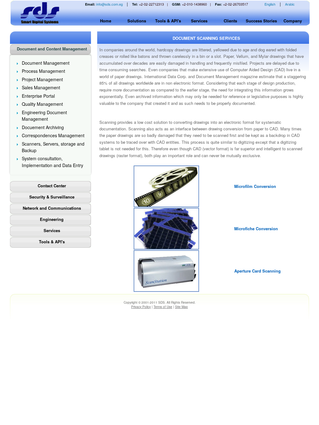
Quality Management (42, 104)
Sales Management (41, 87)
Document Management (45, 63)
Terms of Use (163, 307)
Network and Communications (52, 208)
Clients (230, 21)
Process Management (43, 71)
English (269, 4)
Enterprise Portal (38, 96)
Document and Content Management (52, 49)
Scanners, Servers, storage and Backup (53, 147)
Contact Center (52, 186)
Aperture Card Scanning (257, 271)
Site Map (181, 307)
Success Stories (261, 21)
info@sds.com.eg (109, 4)
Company (292, 21)
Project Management (42, 79)
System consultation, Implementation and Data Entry (52, 161)
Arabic (290, 4)
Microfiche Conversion (256, 228)
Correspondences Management (53, 135)
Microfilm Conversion (255, 186)
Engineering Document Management (44, 115)
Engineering (52, 219)
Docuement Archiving (43, 127)
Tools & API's (168, 21)
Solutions (136, 21)
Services (199, 21)
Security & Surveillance (51, 197)
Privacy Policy (141, 307)
